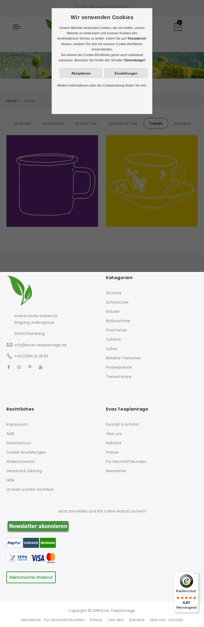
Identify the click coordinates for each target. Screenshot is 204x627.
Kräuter (113, 311)
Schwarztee (117, 302)
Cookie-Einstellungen (26, 452)
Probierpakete (119, 367)
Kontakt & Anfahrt (122, 424)
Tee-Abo (116, 619)
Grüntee (113, 293)
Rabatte (113, 443)
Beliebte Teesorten (123, 358)
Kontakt (176, 619)
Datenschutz (18, 443)
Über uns (114, 433)
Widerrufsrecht (20, 461)
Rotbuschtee (118, 320)
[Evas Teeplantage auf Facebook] (8, 367)
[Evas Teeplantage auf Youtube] (41, 367)
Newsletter (116, 471)
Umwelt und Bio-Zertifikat (30, 489)
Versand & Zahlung (24, 471)
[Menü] (195, 574)
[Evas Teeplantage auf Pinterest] (29, 367)
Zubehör (113, 339)
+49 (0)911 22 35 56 (31, 356)
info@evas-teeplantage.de (40, 345)
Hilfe (10, 480)
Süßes (111, 348)
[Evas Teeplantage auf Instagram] (19, 367)
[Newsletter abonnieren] (38, 525)
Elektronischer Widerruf (31, 577)
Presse (112, 452)
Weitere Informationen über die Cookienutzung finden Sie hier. (102, 85)
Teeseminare (118, 376)
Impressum (17, 424)
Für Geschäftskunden (126, 461)
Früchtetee (116, 330)
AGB (10, 433)
